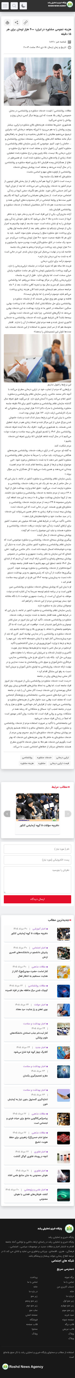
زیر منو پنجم (31, 1301)
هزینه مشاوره (27, 763)
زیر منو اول (68, 1301)
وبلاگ (71, 1334)
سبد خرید (69, 1315)
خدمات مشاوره (44, 757)
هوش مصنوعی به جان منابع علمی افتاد (28, 1175)
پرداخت (34, 1277)
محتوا (35, 1329)
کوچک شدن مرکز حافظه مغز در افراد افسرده (26, 990)
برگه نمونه (69, 1277)
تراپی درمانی (62, 757)
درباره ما (70, 1296)
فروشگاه (34, 1320)
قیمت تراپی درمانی (59, 763)
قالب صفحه (32, 1324)
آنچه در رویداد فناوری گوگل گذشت (30, 1156)
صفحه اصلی (31, 1315)
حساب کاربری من (65, 1287)
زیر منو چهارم (67, 1305)
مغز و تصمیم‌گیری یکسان (35, 1076)
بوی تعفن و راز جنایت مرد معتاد (32, 1009)
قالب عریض (68, 1329)
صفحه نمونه (68, 1320)
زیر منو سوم (68, 1310)
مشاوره (41, 763)
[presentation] (68, 814)
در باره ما (33, 1291)
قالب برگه (69, 1324)
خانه (35, 1287)
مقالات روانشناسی (62, 111)
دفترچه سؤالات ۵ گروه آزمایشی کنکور (39, 825)
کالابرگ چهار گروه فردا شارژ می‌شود (31, 1052)
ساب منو (33, 1310)
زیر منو (34, 1296)
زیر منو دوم (32, 1305)
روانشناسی (27, 757)
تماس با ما (69, 1282)
